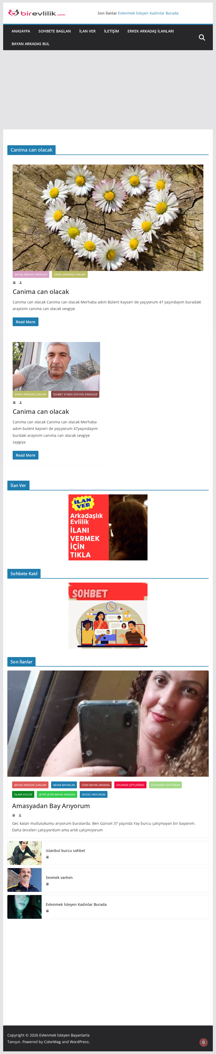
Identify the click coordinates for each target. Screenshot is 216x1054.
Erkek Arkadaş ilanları (150, 31)
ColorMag (52, 1041)
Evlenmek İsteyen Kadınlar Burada (148, 13)
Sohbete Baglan (54, 31)
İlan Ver (87, 31)
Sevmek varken (59, 877)
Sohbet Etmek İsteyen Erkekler (75, 394)
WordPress (79, 1041)
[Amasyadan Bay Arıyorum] (107, 723)
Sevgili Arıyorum (93, 794)
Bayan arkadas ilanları (30, 785)
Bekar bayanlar (64, 785)
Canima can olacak (41, 291)
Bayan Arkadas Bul (31, 43)
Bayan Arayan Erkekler (31, 274)
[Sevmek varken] (24, 880)
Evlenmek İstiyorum (165, 785)
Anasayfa (21, 31)
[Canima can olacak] (108, 218)
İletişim (111, 31)
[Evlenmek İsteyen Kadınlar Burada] (24, 907)
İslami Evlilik (23, 794)
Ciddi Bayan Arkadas (96, 785)
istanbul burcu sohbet (65, 850)
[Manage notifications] (203, 1042)
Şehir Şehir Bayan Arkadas (57, 794)
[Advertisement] (108, 90)
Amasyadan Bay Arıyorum (51, 805)
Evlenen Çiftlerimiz (130, 785)
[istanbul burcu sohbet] (24, 853)
